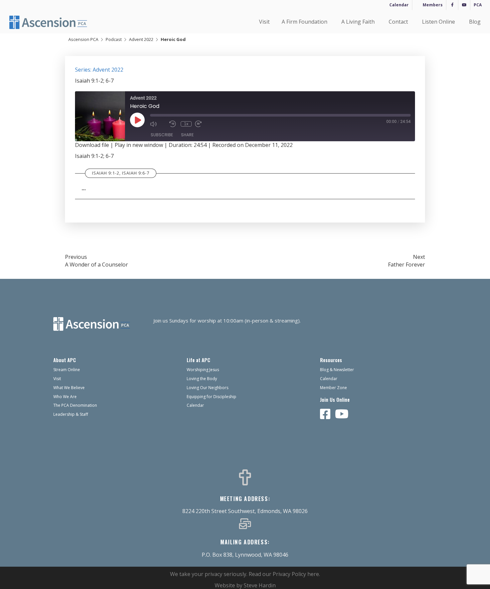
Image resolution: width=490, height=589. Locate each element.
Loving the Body (202, 378)
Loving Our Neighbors (207, 387)
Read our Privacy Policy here (284, 574)
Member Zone (333, 387)
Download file (92, 145)
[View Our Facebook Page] (325, 414)
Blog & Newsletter (337, 369)
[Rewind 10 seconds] (173, 124)
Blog (475, 21)
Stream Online (66, 369)
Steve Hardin (260, 585)
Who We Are (65, 396)
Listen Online (438, 21)
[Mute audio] (158, 124)
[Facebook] (452, 5)
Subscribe (162, 135)
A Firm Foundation (304, 21)
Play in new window (139, 145)
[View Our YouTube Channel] (342, 414)
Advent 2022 (141, 39)
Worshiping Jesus (203, 369)
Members (433, 5)
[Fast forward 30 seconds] (203, 124)
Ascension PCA (83, 39)
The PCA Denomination (75, 405)
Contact (398, 21)
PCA (478, 5)
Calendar (399, 5)
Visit (264, 21)
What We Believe (69, 387)
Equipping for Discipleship (211, 396)
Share (187, 135)
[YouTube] (464, 5)
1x (186, 124)
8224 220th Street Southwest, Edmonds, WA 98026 (245, 511)
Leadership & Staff (70, 414)
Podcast (114, 39)
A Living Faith (358, 21)
